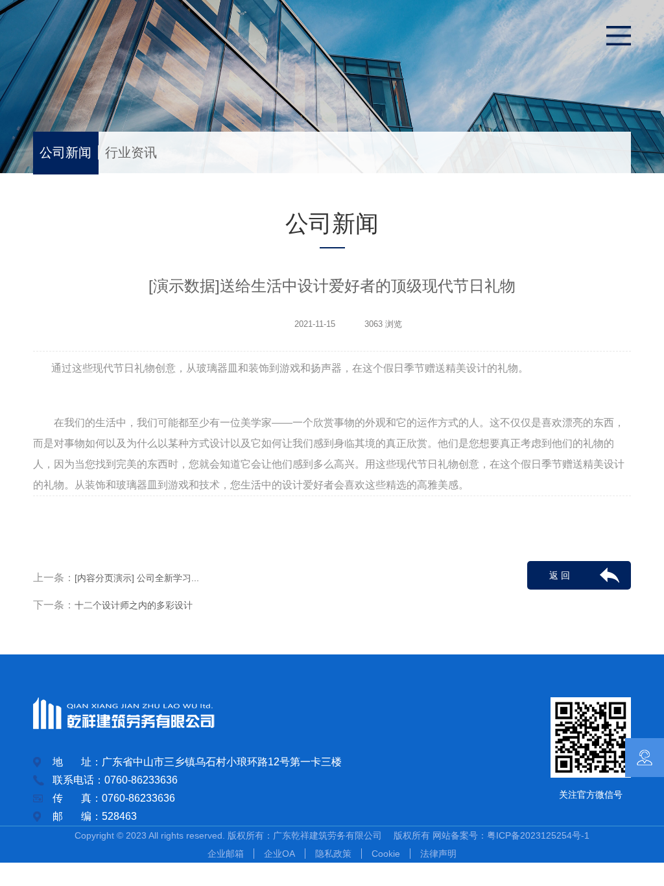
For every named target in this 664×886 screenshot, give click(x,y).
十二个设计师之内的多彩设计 (134, 605)
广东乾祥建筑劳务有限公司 (332, 835)
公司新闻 (65, 152)
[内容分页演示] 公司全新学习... (137, 578)
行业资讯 (131, 152)
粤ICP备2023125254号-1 (538, 835)
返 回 (559, 575)
